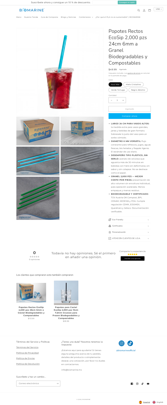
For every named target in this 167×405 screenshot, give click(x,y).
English (160, 402)
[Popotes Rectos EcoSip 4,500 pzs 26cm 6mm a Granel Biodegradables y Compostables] (31, 293)
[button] (86, 17)
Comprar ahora (129, 116)
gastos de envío (134, 73)
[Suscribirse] (57, 383)
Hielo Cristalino (133, 84)
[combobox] (144, 402)
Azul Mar (115, 84)
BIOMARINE (86, 399)
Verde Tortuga (118, 90)
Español (146, 402)
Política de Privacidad (27, 353)
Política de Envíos (25, 358)
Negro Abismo (138, 90)
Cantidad (112, 95)
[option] (158, 402)
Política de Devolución (28, 364)
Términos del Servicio (27, 347)
